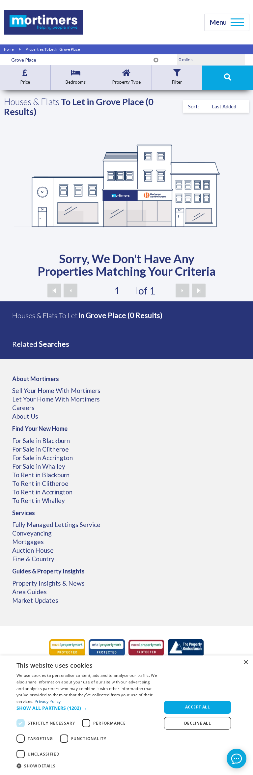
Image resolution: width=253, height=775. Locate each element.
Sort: (193, 106)
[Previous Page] (70, 290)
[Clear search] (156, 60)
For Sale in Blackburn (41, 440)
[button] (86, 708)
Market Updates (35, 600)
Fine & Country (33, 559)
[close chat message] (242, 690)
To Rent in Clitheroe (40, 483)
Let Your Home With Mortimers (56, 399)
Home (9, 49)
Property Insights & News (48, 583)
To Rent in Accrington (42, 492)
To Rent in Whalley (38, 500)
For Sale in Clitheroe (40, 449)
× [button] (245, 662)
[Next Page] (182, 290)
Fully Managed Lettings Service (56, 524)
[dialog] (126, 715)
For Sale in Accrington (42, 457)
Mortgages (28, 541)
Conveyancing (32, 533)
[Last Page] (199, 290)
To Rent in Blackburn (41, 475)
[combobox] (85, 59)
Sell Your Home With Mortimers (56, 390)
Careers (23, 407)
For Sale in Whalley (38, 466)
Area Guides (29, 591)
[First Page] (54, 290)
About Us (25, 416)
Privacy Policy (48, 701)
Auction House (33, 550)
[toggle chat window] (236, 758)
